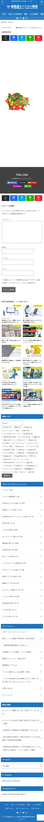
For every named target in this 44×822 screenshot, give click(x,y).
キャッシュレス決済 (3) (12, 468)
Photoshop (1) (9, 462)
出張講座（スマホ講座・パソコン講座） (17, 652)
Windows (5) (32, 453)
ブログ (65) (7, 446)
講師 (25, 14)
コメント (6, 219)
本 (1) (22, 472)
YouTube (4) (28, 433)
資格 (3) (36, 436)
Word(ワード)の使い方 (12, 510)
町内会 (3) (28, 427)
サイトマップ (7, 695)
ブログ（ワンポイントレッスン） (14, 632)
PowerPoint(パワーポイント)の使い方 (17, 516)
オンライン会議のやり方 (12, 589)
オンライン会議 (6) (24, 462)
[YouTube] (23, 18)
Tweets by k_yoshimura (11, 780)
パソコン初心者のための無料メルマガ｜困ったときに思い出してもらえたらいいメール (20, 680)
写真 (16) (25, 430)
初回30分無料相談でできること (16, 645)
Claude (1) (18, 465)
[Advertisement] (22, 64)
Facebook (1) (31, 465)
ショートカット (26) (11, 430)
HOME (5, 22)
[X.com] (20, 18)
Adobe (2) (7, 456)
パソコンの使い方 (10, 596)
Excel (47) (7, 427)
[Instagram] (27, 18)
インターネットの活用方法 (14, 563)
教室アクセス (10, 808)
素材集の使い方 (10, 543)
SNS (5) (21, 453)
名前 (4, 247)
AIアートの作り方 (10, 556)
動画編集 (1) (29, 468)
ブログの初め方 (10, 529)
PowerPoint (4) (20, 456)
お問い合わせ (7, 688)
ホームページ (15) (10, 472)
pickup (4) (32, 449)
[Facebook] (17, 18)
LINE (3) (21, 449)
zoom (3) (7, 459)
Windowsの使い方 (10, 603)
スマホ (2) (7, 465)
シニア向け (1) (19, 440)
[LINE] (28, 186)
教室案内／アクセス (9, 665)
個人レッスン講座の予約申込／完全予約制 (18, 638)
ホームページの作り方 (12, 536)
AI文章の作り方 (10, 549)
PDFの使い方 (8, 523)
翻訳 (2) (17, 427)
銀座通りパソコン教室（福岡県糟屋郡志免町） (21, 817)
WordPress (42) (9, 436)
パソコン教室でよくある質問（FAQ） (16, 672)
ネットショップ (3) (20, 459)
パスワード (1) (32, 443)
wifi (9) (31, 472)
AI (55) (6, 443)
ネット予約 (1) (9, 453)
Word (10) (32, 440)
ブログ (4, 14)
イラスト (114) (33, 446)
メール (5, 258)
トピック (7, 490)
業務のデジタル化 (10, 583)
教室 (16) (7, 440)
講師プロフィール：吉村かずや (14, 658)
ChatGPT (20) (9, 449)
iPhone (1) (19, 446)
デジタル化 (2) (24, 436)
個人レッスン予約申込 (15, 14)
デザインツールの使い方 (13, 569)
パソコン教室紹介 (10, 496)
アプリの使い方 (10, 616)
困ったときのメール (22, 808)
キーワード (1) (17, 443)
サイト (4, 269)
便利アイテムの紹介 (11, 576)
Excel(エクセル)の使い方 (13, 503)
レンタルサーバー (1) (11, 433)
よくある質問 (34, 14)
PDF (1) (32, 456)
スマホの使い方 (9, 609)
